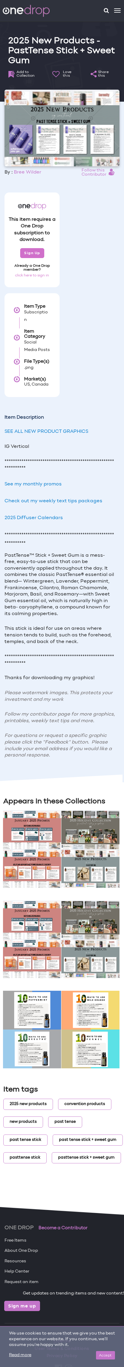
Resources (15, 1261)
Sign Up (32, 253)
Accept (105, 1355)
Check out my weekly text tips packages (53, 501)
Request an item (22, 1282)
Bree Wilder (27, 172)
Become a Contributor (63, 1228)
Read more (20, 1355)
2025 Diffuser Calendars (34, 518)
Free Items (15, 1240)
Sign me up (22, 1306)
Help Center (17, 1271)
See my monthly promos (33, 484)
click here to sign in (32, 275)
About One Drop (21, 1251)
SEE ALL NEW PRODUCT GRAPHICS (46, 431)
